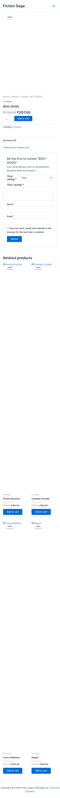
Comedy (24, 96)
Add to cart (23, 118)
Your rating (12, 178)
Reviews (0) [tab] (9, 140)
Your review (15, 184)
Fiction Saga (14, 6)
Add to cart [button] (13, 511)
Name (10, 204)
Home (6, 96)
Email (10, 216)
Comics (14, 96)
